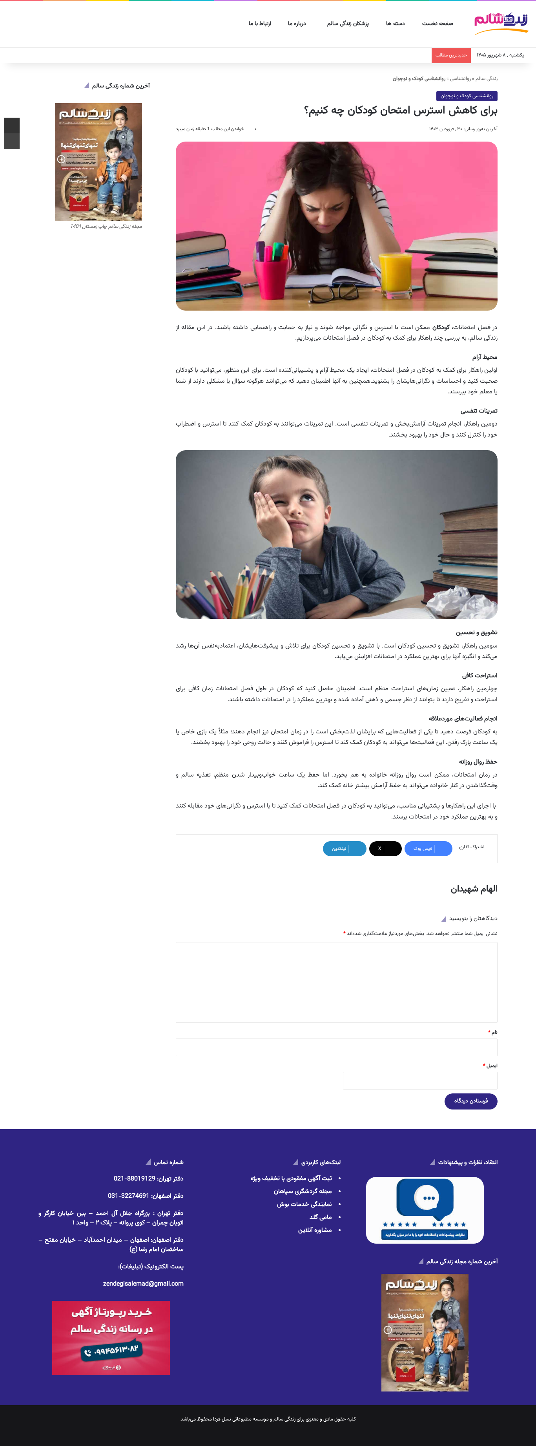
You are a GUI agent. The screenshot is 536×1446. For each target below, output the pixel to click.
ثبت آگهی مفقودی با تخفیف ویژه (291, 1179)
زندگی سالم (487, 79)
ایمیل (490, 1066)
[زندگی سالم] (501, 24)
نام (493, 1033)
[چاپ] (12, 141)
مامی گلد (321, 1217)
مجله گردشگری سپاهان (303, 1192)
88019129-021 (134, 1179)
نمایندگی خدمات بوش (304, 1205)
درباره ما (298, 24)
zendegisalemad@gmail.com (143, 1284)
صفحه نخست (438, 24)
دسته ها (396, 24)
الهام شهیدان (474, 889)
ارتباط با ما (261, 24)
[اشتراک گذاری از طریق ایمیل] (12, 125)
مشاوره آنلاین (315, 1230)
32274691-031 (128, 1196)
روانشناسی (460, 79)
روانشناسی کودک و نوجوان (467, 96)
